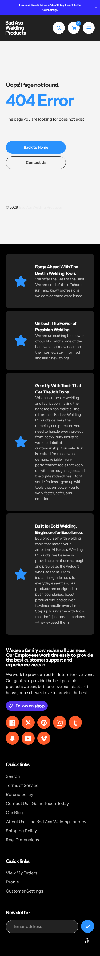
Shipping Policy (21, 830)
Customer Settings (24, 891)
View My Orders (21, 872)
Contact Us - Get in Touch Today (37, 803)
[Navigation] (89, 28)
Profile (12, 882)
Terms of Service (22, 785)
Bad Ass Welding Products (15, 27)
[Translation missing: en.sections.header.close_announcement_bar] (96, 7)
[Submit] (87, 926)
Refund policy (19, 794)
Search (13, 776)
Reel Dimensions (22, 839)
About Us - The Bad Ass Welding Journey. (46, 821)
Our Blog (14, 812)
